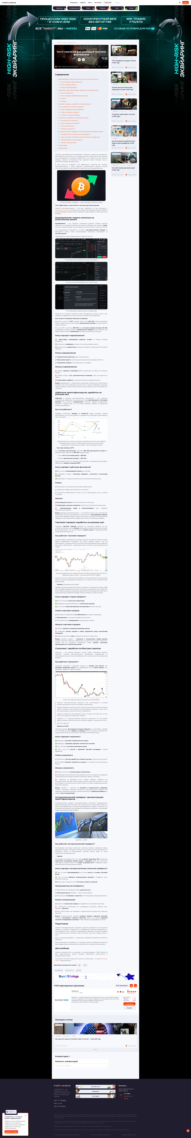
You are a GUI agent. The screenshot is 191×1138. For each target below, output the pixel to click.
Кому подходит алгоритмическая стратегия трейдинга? (79, 137)
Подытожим (62, 145)
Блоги (90, 2)
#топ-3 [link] (131, 111)
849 (118, 148)
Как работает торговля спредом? (71, 107)
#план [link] (73, 1036)
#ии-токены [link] (130, 165)
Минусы (62, 101)
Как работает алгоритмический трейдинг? (74, 134)
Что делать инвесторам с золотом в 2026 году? (123, 115)
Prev (56, 1035)
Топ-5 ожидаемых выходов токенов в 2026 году (124, 61)
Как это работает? (65, 93)
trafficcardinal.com (72, 1121)
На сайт (129, 1008)
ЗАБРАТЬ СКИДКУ (11, 1132)
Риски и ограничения (67, 142)
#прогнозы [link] (115, 57)
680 (118, 94)
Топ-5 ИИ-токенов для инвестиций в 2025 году (123, 169)
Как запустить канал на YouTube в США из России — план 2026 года (78, 1039)
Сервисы (83, 2)
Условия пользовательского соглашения (67, 1135)
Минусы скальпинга (66, 129)
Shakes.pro (75, 991)
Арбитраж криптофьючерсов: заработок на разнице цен (77, 90)
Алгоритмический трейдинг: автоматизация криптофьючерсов (80, 131)
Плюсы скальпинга (66, 126)
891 (118, 121)
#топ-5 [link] (79, 970)
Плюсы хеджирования (67, 85)
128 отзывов (131, 993)
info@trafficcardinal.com (122, 1129)
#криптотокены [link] (124, 57)
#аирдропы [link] (115, 138)
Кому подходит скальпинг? (69, 123)
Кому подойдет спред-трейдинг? (71, 109)
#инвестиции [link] (124, 84)
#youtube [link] (58, 1036)
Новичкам (108, 2)
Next (135, 1035)
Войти (185, 2)
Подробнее (129, 1004)
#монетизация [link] (66, 1036)
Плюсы (62, 98)
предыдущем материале (63, 210)
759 (118, 67)
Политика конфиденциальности (101, 1135)
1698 (62, 1045)
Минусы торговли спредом (69, 115)
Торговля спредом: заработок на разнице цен (74, 104)
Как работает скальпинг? (68, 120)
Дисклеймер (62, 148)
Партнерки (97, 2)
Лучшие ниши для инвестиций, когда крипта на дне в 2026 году (122, 88)
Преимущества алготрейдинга (70, 140)
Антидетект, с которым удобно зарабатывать (13, 1117)
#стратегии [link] (58, 970)
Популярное (74, 2)
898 (118, 174)
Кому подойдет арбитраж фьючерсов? (73, 96)
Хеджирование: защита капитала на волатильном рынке (77, 79)
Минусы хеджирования (67, 87)
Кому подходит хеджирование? (70, 82)
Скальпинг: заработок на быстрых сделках (72, 118)
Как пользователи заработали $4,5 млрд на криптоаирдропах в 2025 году (123, 143)
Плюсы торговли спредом (68, 112)
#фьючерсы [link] (69, 970)
